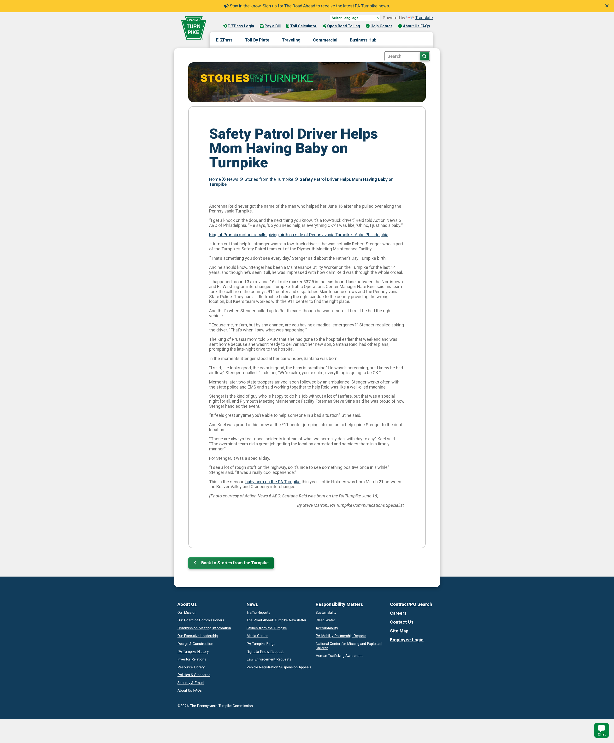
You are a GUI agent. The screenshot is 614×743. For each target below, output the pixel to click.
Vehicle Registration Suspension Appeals (279, 667)
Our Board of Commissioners (200, 620)
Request (265, 651)
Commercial (325, 39)
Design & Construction (195, 644)
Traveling (291, 39)
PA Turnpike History (193, 651)
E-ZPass (224, 39)
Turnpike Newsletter (276, 620)
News (232, 179)
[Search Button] (424, 56)
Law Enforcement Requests (269, 659)
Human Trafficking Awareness (339, 656)
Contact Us (401, 622)
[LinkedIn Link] (410, 648)
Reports (341, 636)
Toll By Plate (257, 39)
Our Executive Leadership (197, 636)
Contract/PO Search (411, 604)
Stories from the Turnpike (269, 179)
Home (215, 179)
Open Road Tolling (343, 26)
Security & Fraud (190, 683)
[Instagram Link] (404, 648)
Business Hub (363, 39)
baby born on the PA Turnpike (273, 481)
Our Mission (186, 612)
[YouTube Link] (416, 648)
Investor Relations (191, 659)
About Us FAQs (416, 26)
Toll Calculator (303, 26)
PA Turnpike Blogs (261, 644)
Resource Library (191, 667)
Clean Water (325, 620)
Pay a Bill (273, 26)
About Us (187, 604)
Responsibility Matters (339, 604)
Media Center (257, 636)
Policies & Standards (193, 675)
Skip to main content (234, 21)
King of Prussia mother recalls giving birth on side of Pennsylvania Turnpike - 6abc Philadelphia (298, 234)
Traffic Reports (258, 612)
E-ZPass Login (241, 26)
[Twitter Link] (398, 648)
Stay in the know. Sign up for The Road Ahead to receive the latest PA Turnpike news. (310, 5)
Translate (424, 17)
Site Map (399, 631)
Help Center (381, 26)
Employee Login (407, 640)
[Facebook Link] (392, 648)
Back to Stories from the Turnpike (234, 562)
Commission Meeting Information (204, 628)
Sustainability (326, 612)
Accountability (327, 628)
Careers (398, 613)
